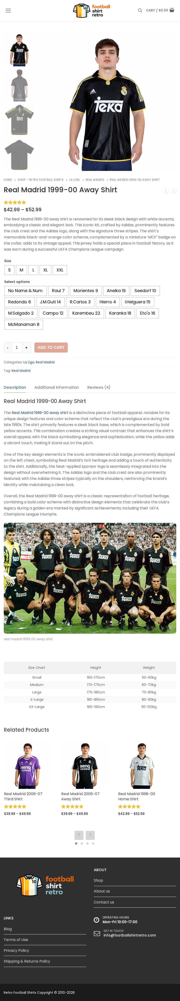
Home (8, 180)
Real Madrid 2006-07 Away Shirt (23, 796)
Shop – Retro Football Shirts (41, 180)
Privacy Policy (16, 950)
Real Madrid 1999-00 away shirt (40, 412)
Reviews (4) (98, 387)
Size (7, 261)
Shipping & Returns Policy (27, 961)
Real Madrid (95, 180)
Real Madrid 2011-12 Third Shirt (140, 796)
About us (102, 891)
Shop (98, 880)
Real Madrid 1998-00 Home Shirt (79, 796)
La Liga (74, 180)
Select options (17, 281)
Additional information (56, 387)
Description (15, 387)
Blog (8, 929)
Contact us (104, 902)
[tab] (15, 387)
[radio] (9, 270)
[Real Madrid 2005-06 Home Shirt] (166, 191)
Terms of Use (16, 939)
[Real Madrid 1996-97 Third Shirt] (174, 191)
